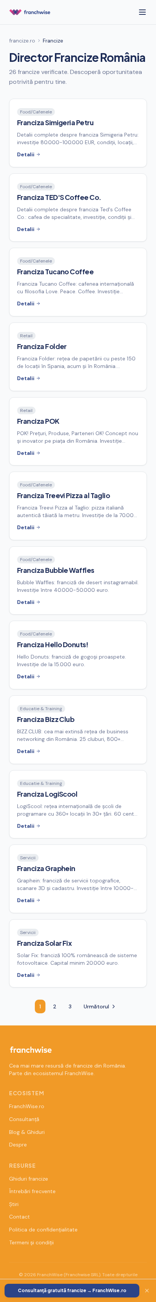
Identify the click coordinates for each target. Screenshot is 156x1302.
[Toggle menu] (142, 12)
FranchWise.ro (26, 1106)
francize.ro (22, 40)
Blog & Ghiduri (27, 1132)
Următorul (96, 1006)
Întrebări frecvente (32, 1191)
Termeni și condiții (31, 1242)
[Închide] (146, 1290)
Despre (18, 1144)
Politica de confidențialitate (43, 1229)
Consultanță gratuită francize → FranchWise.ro (72, 1290)
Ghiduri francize (28, 1178)
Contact (19, 1216)
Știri (14, 1204)
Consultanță (24, 1119)
